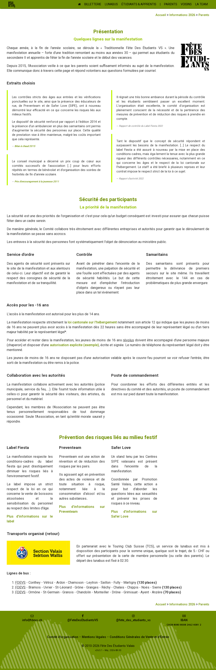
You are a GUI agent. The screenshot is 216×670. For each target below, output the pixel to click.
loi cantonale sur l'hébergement (92, 322)
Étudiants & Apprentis (139, 4)
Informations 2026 (182, 15)
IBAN (184, 622)
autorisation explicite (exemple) (74, 345)
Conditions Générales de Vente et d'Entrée (139, 637)
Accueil (160, 15)
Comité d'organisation (62, 637)
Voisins (186, 4)
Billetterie (92, 4)
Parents (170, 4)
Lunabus (111, 4)
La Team (201, 4)
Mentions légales (94, 637)
